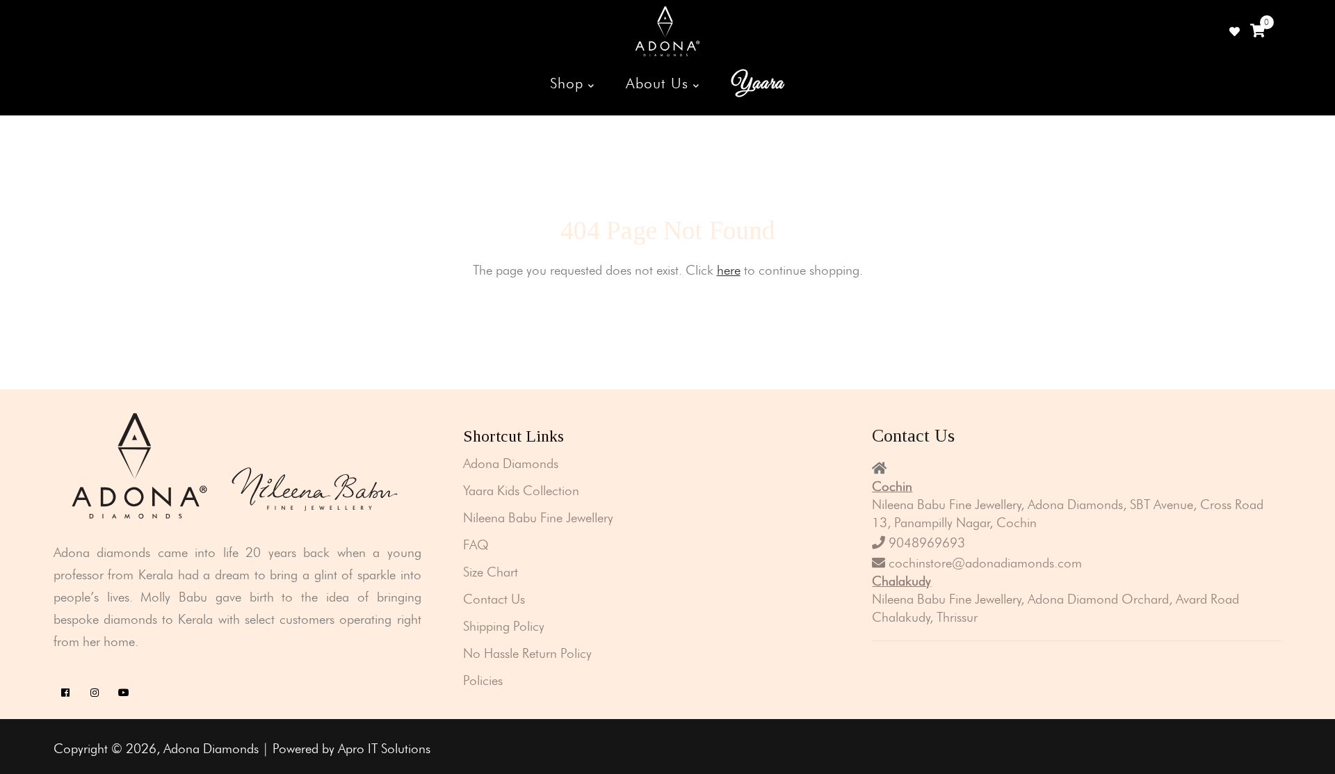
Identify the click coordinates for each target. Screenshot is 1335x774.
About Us (659, 83)
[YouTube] (124, 693)
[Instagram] (95, 693)
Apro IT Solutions (384, 749)
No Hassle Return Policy (527, 653)
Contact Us (494, 599)
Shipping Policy (503, 626)
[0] (1257, 31)
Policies (483, 680)
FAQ (476, 545)
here (729, 270)
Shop (569, 83)
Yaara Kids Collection (521, 491)
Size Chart (490, 572)
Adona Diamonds (510, 463)
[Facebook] (66, 693)
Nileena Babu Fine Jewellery (538, 518)
